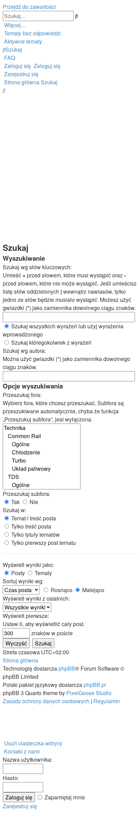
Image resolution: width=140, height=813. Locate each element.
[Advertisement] (70, 168)
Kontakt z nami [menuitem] (22, 751)
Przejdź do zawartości (29, 7)
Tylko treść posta (30, 526)
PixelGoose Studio (88, 693)
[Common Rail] (41, 436)
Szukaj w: (14, 510)
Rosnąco (60, 590)
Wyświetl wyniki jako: (28, 565)
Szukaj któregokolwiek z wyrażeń (50, 342)
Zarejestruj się (20, 806)
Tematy (42, 573)
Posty (17, 573)
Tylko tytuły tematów (35, 534)
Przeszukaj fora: (22, 395)
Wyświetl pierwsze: (26, 616)
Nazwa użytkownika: (27, 759)
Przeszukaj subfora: (26, 494)
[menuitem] (32, 33)
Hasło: (11, 778)
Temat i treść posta (33, 518)
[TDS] (41, 477)
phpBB (66, 668)
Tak (15, 502)
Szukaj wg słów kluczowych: (37, 267)
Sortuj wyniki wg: (23, 581)
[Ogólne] (41, 444)
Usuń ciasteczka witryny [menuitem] (33, 743)
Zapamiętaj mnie (64, 797)
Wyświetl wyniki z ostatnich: (36, 598)
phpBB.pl (95, 685)
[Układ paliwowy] (41, 469)
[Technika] (41, 428)
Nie (33, 502)
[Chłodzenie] (41, 452)
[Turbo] (41, 460)
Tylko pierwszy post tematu (43, 543)
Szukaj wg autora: (24, 350)
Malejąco (92, 590)
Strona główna (20, 660)
